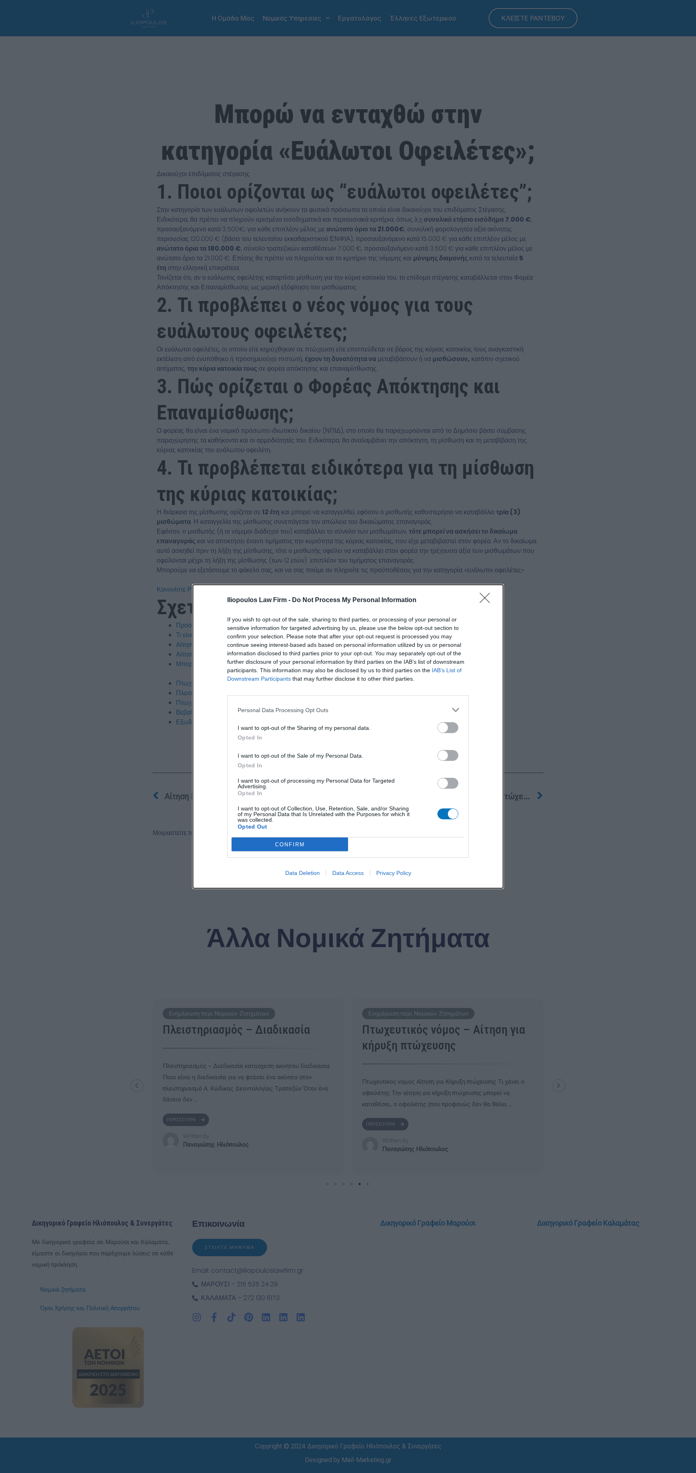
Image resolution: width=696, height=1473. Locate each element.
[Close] (487, 600)
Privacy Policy (393, 873)
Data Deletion (302, 873)
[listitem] (348, 710)
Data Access (348, 873)
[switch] (447, 727)
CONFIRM (290, 844)
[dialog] (348, 736)
